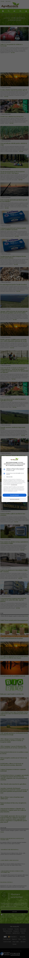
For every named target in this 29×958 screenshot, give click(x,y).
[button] (14, 477)
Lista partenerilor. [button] (14, 484)
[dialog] (14, 479)
